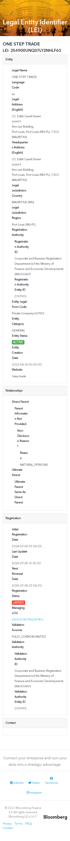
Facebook (51, 783)
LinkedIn (18, 783)
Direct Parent (20, 402)
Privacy (7, 823)
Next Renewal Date (17, 574)
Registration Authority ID (22, 247)
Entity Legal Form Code (19, 304)
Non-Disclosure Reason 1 (23, 438)
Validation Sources (18, 627)
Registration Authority (19, 232)
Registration (13, 518)
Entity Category (18, 321)
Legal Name (19, 70)
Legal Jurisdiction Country (19, 190)
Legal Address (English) (17, 104)
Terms (18, 823)
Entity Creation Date (17, 353)
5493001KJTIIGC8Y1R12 (27, 619)
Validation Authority (18, 644)
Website (17, 370)
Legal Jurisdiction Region (19, 213)
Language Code (18, 84)
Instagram (35, 792)
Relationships (14, 390)
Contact (11, 723)
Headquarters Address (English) (20, 147)
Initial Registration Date (19, 534)
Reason (24, 455)
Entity (9, 59)
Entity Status (19, 336)
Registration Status (19, 593)
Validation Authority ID (21, 659)
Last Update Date (19, 554)
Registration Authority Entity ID (22, 285)
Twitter (35, 783)
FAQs (28, 823)
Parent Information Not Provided (21, 416)
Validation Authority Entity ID (21, 697)
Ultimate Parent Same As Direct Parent (20, 492)
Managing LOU (18, 610)
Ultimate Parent (17, 472)
